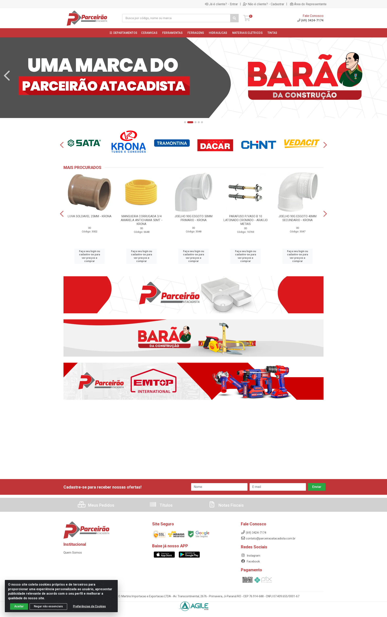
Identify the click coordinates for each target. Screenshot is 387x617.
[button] (185, 122)
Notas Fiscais (230, 505)
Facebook (253, 561)
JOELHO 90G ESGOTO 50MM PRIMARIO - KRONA (193, 218)
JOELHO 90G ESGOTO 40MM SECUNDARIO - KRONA (297, 218)
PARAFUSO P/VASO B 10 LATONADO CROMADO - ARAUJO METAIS (246, 220)
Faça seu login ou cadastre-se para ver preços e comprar (89, 256)
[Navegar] (7, 76)
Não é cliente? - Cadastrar (266, 4)
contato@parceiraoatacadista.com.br (270, 538)
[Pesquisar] (234, 18)
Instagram (253, 555)
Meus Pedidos (100, 505)
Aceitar (19, 606)
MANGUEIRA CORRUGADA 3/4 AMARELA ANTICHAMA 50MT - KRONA (141, 220)
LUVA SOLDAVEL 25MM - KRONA (89, 216)
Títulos (166, 505)
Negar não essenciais (48, 606)
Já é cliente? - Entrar (223, 4)
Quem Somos (72, 552)
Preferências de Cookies (89, 606)
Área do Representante (310, 4)
